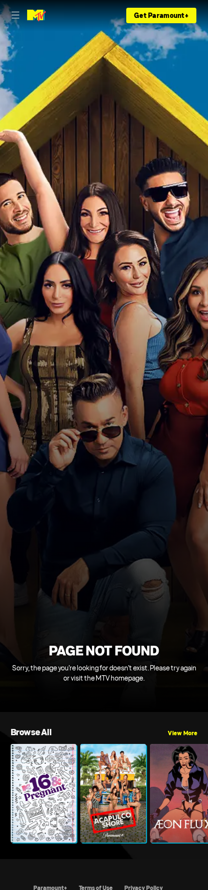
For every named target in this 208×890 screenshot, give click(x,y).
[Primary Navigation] (15, 15)
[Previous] (5, 793)
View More (182, 733)
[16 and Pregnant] (43, 793)
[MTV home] (36, 15)
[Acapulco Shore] (113, 793)
